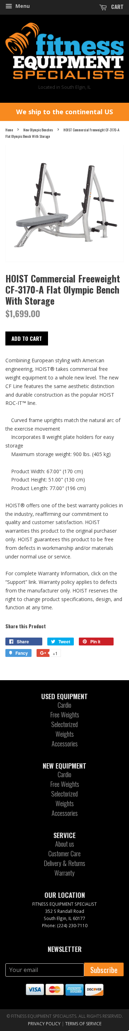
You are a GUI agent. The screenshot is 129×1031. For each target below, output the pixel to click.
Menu (22, 6)
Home (9, 129)
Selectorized (64, 724)
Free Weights (64, 714)
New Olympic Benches (38, 129)
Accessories (65, 743)
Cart (117, 6)
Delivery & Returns (64, 863)
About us (64, 843)
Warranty (64, 872)
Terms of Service (83, 1024)
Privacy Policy (44, 1024)
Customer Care (64, 853)
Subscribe (104, 969)
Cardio (64, 705)
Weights (65, 734)
